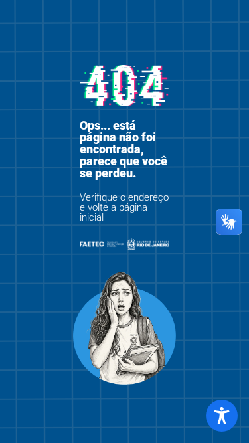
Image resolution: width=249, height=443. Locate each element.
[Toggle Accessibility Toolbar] (222, 416)
